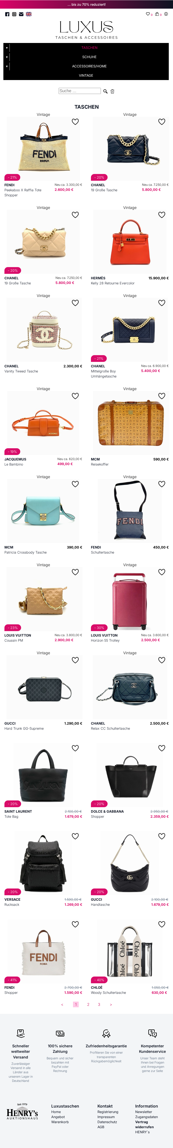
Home (56, 1112)
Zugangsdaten (146, 1117)
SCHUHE (89, 57)
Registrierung (107, 1112)
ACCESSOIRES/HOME (89, 66)
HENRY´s (142, 1132)
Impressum (106, 1117)
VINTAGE (86, 75)
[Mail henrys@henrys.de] (21, 15)
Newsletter (143, 1112)
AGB (100, 1127)
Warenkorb (60, 1122)
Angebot (58, 1117)
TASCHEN (89, 47)
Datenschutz (107, 1122)
